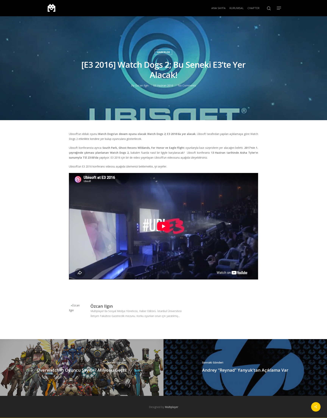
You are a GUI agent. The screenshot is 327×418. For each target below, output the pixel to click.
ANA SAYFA (218, 8)
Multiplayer (171, 407)
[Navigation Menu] (279, 8)
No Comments (187, 85)
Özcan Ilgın (142, 85)
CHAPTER (253, 8)
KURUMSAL (236, 8)
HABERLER (163, 52)
